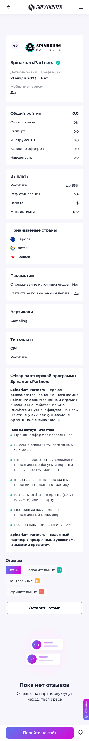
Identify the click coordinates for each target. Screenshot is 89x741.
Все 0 (13, 570)
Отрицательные (25, 592)
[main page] (45, 7)
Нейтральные (23, 581)
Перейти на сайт (51, 40)
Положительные (43, 570)
